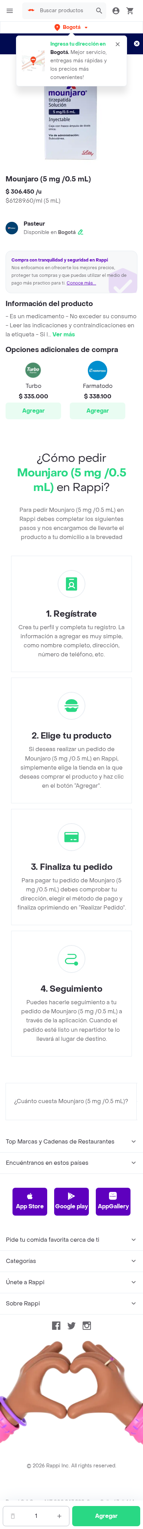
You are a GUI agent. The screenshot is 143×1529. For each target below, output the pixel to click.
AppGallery (113, 1206)
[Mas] (59, 1516)
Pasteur (34, 223)
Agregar (33, 410)
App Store (30, 1206)
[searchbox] (64, 10)
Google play (71, 1206)
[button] (71, 27)
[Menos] (13, 1516)
